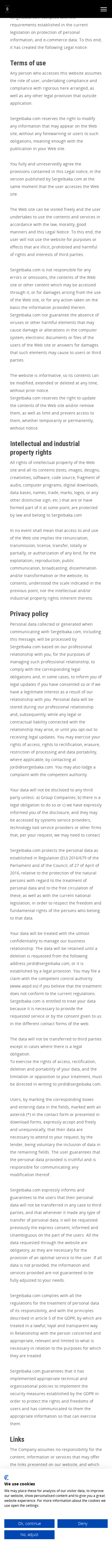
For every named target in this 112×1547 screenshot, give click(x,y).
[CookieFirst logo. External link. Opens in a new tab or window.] (6, 1477)
